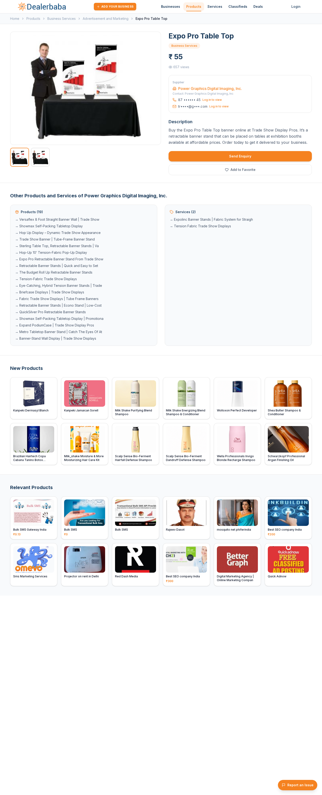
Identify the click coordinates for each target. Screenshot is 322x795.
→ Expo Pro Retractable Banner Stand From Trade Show (59, 259)
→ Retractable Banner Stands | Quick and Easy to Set (56, 266)
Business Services (61, 19)
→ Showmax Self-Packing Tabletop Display (49, 226)
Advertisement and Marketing (105, 19)
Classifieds (237, 6)
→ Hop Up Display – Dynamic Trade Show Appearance (58, 233)
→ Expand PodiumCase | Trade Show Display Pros (54, 325)
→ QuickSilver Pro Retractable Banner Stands (50, 312)
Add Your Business (117, 6)
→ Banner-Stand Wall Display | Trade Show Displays (55, 338)
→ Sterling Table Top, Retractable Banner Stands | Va (57, 246)
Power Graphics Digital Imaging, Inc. (210, 88)
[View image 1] (19, 157)
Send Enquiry (240, 156)
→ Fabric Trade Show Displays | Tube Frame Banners (57, 299)
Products (193, 6)
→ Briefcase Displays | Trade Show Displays (49, 292)
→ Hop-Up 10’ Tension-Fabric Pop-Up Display (51, 252)
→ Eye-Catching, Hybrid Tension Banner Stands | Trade (58, 285)
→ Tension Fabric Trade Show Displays (200, 226)
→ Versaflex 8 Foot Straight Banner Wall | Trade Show (57, 219)
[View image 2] (40, 157)
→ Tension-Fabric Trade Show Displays (46, 279)
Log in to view (212, 99)
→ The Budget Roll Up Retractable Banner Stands (53, 272)
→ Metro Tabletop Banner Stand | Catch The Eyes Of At (58, 332)
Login (296, 6)
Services (214, 6)
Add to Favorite (243, 170)
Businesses (170, 6)
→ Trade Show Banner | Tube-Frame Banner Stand (55, 239)
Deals (258, 6)
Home (14, 19)
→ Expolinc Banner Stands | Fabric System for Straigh (211, 219)
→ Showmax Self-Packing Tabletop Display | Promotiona (59, 319)
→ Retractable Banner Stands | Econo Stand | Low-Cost (58, 305)
